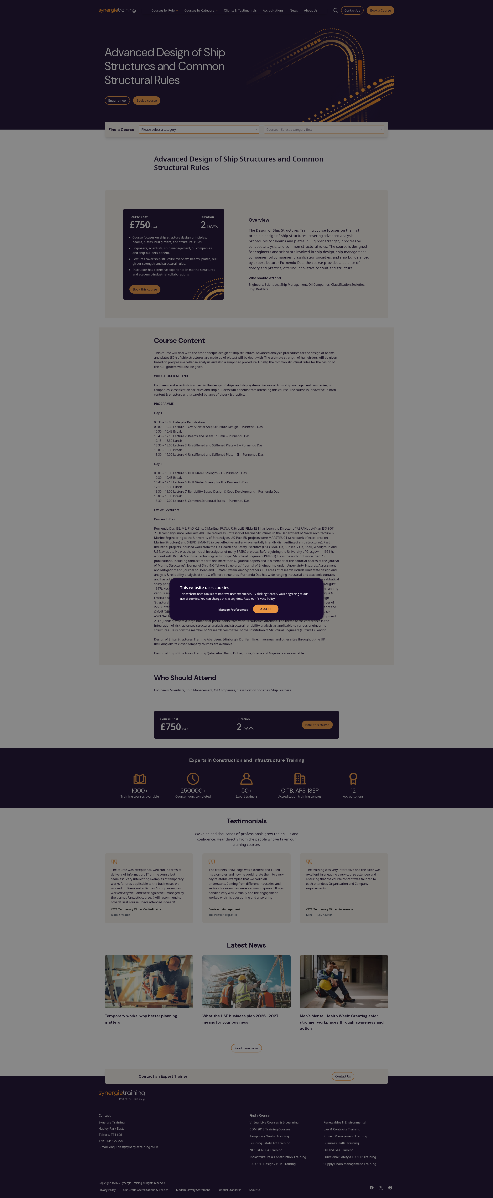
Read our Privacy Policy (259, 598)
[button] (233, 609)
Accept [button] (265, 609)
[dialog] (246, 599)
